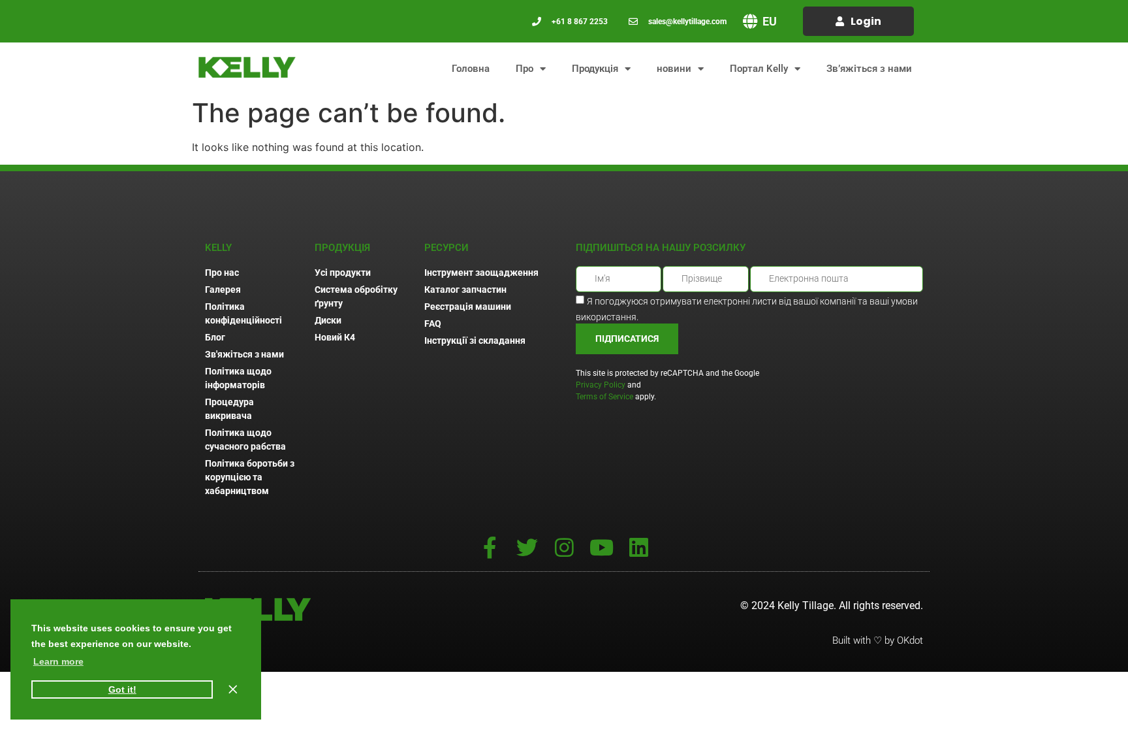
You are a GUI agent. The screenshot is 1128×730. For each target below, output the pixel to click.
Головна (471, 69)
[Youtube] (601, 547)
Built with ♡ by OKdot (877, 640)
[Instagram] (564, 547)
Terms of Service (604, 396)
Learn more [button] (58, 661)
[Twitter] (527, 547)
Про (524, 69)
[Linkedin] (639, 547)
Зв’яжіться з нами (869, 69)
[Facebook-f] (490, 547)
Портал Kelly (759, 69)
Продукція (595, 69)
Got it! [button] (122, 689)
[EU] (750, 21)
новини (674, 69)
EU (769, 21)
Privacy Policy (600, 385)
